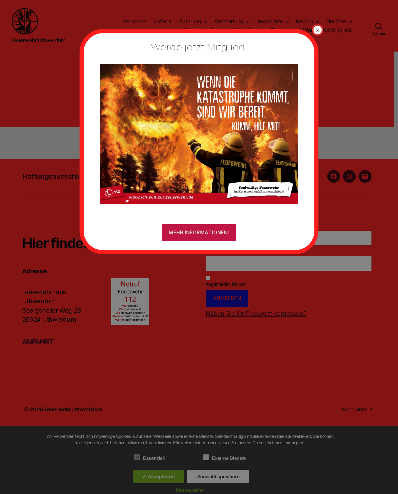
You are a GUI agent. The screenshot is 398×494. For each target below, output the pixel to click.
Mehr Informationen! (199, 233)
